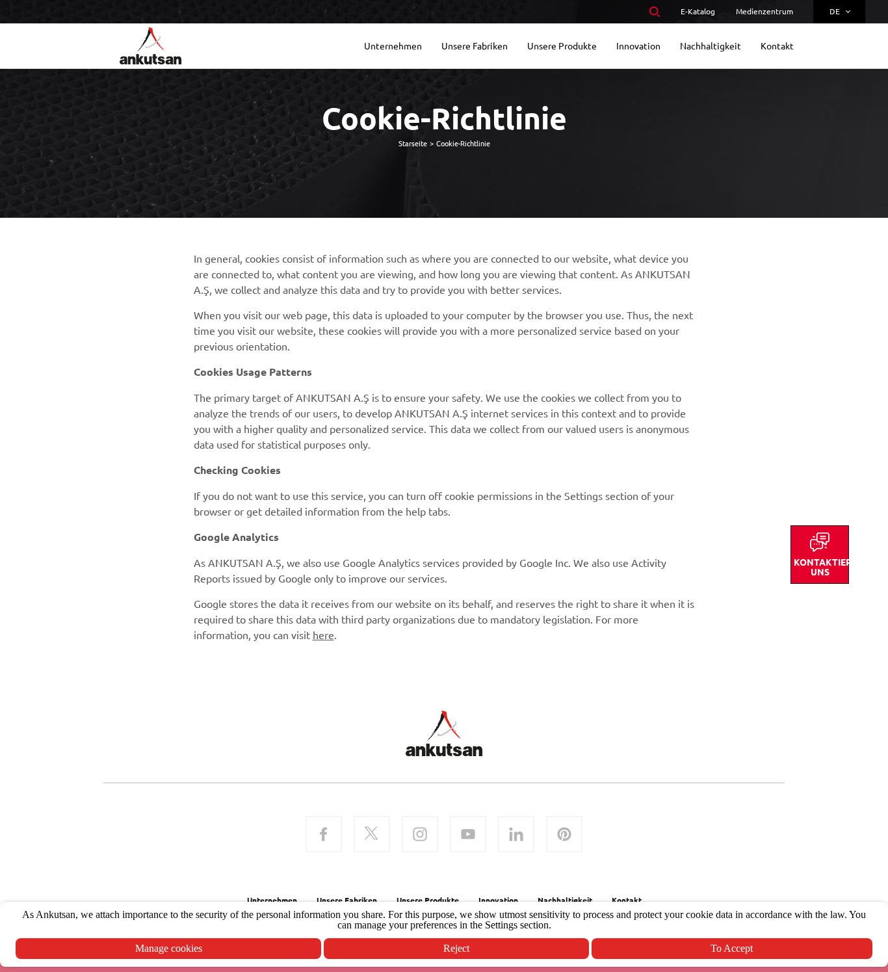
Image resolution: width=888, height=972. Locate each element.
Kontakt (627, 900)
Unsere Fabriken (347, 900)
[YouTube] (468, 835)
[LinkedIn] (516, 835)
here (323, 634)
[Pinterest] (564, 835)
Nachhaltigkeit (565, 900)
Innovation (498, 900)
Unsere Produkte (428, 900)
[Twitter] (372, 835)
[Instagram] (420, 835)
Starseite (412, 143)
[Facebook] (324, 835)
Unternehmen (272, 900)
